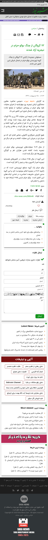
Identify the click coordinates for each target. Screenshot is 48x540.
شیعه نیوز (30, 101)
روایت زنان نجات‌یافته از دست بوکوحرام (27, 239)
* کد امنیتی (40, 286)
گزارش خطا (36, 201)
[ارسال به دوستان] (18, 35)
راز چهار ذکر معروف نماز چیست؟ (32, 346)
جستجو (17, 485)
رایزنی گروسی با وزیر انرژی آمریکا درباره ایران (27, 342)
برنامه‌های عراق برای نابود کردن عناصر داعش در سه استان (23, 234)
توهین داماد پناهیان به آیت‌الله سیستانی (26, 453)
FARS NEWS (35, 186)
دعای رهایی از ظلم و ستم (34, 366)
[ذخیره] (22, 35)
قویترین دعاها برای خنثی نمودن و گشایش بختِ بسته (24, 387)
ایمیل (42, 277)
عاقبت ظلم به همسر (13, 366)
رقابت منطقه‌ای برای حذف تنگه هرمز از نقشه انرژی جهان (24, 428)
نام (43, 269)
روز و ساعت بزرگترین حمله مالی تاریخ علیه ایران (26, 424)
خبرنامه (9, 485)
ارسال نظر (35, 210)
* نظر (42, 297)
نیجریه (26, 220)
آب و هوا (9, 480)
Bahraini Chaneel (13, 382)
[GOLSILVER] (24, 438)
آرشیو (24, 480)
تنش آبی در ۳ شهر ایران (34, 339)
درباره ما (42, 480)
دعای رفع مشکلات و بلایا (34, 382)
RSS (2, 485)
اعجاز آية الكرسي (37, 371)
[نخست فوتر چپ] (24, 527)
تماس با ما (32, 480)
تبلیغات (34, 485)
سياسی (33, 28)
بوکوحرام (21, 216)
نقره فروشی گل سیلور (35, 398)
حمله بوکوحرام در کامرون (31, 242)
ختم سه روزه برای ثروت (34, 377)
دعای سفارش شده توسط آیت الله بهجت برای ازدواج (25, 393)
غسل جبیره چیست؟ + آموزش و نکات (27, 471)
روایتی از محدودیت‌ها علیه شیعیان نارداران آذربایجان (24, 462)
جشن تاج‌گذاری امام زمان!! (33, 420)
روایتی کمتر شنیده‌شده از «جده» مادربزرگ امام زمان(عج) (23, 350)
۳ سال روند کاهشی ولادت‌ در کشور (28, 467)
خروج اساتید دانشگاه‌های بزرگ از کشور (30, 331)
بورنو (30, 216)
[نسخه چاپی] (15, 35)
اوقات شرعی (43, 485)
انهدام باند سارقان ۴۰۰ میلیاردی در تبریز (29, 335)
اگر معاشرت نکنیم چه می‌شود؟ (32, 413)
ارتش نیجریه (37, 220)
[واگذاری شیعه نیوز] (24, 20)
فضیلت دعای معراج (19, 371)
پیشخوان (41, 28)
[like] (24, 206)
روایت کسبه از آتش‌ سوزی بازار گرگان (30, 417)
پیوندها (17, 480)
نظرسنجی (25, 485)
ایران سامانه (19, 515)
